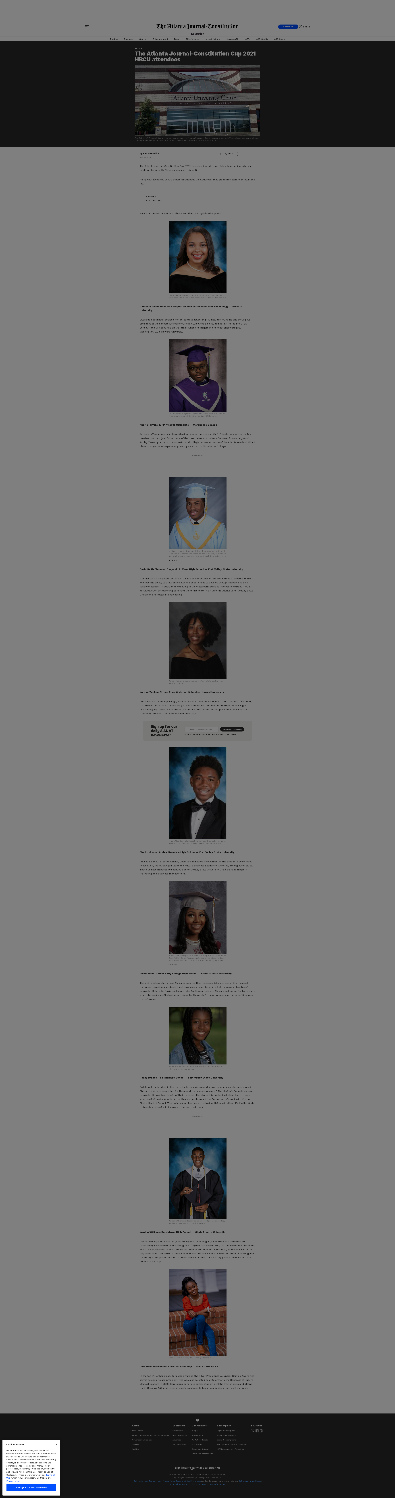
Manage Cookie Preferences (31, 1487)
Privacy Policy (13, 1481)
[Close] (56, 1444)
